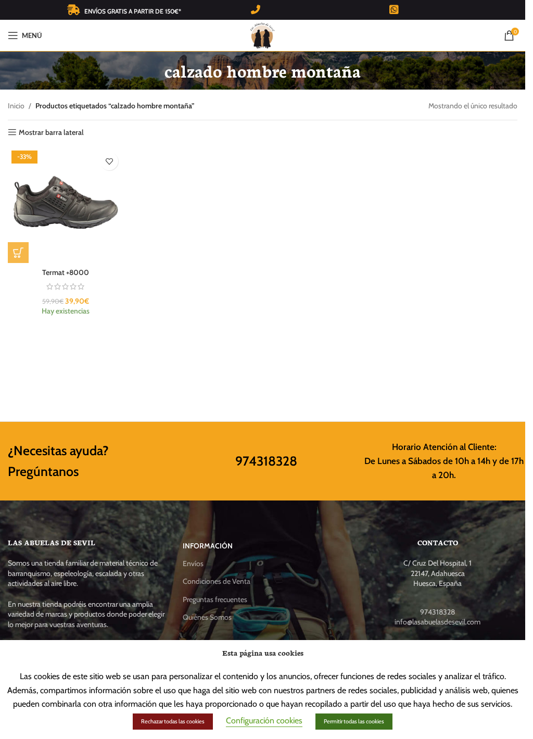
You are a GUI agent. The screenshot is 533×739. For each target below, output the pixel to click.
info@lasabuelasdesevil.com (437, 622)
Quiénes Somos (207, 617)
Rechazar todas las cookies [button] (173, 721)
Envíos (193, 563)
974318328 (266, 461)
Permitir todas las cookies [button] (354, 721)
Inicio (16, 105)
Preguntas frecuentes (215, 599)
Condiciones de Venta (216, 581)
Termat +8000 (65, 272)
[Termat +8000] (65, 204)
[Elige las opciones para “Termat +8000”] (18, 252)
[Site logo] (262, 34)
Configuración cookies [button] (264, 720)
